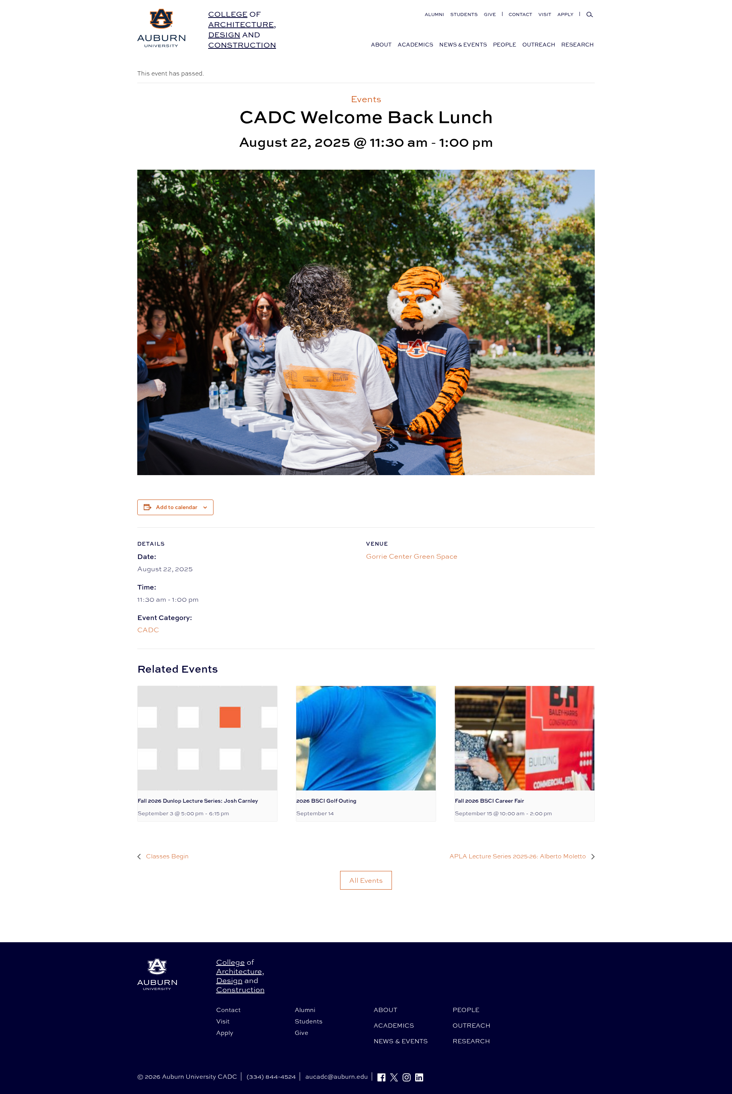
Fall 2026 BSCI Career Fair (489, 800)
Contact (520, 14)
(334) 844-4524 (271, 1076)
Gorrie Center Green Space (412, 556)
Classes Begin (166, 856)
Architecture (241, 24)
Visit (544, 14)
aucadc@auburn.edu (336, 1076)
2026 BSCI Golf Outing (326, 800)
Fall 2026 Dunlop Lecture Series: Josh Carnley (198, 800)
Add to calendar (176, 507)
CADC (148, 629)
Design (224, 34)
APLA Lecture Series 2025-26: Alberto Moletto (518, 856)
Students (464, 14)
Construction (242, 45)
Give (490, 14)
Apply (565, 14)
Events (366, 99)
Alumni (434, 14)
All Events (366, 880)
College (227, 14)
